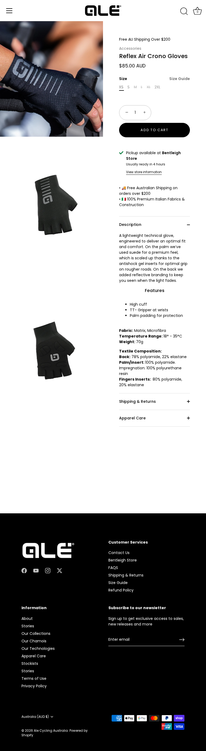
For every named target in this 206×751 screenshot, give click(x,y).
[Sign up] (182, 639)
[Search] (184, 11)
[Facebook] (24, 570)
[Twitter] (59, 570)
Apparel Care (132, 418)
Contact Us (119, 552)
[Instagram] (47, 570)
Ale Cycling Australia (51, 731)
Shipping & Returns (137, 401)
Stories (27, 626)
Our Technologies (38, 648)
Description (130, 224)
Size (154, 79)
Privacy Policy (34, 686)
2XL (157, 87)
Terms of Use (33, 678)
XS (121, 87)
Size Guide (179, 78)
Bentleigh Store (122, 560)
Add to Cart (154, 129)
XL (148, 87)
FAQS (113, 567)
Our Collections (35, 633)
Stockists (29, 663)
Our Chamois (33, 641)
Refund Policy (121, 590)
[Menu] (9, 11)
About (27, 618)
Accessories (130, 48)
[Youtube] (36, 570)
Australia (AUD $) (35, 717)
